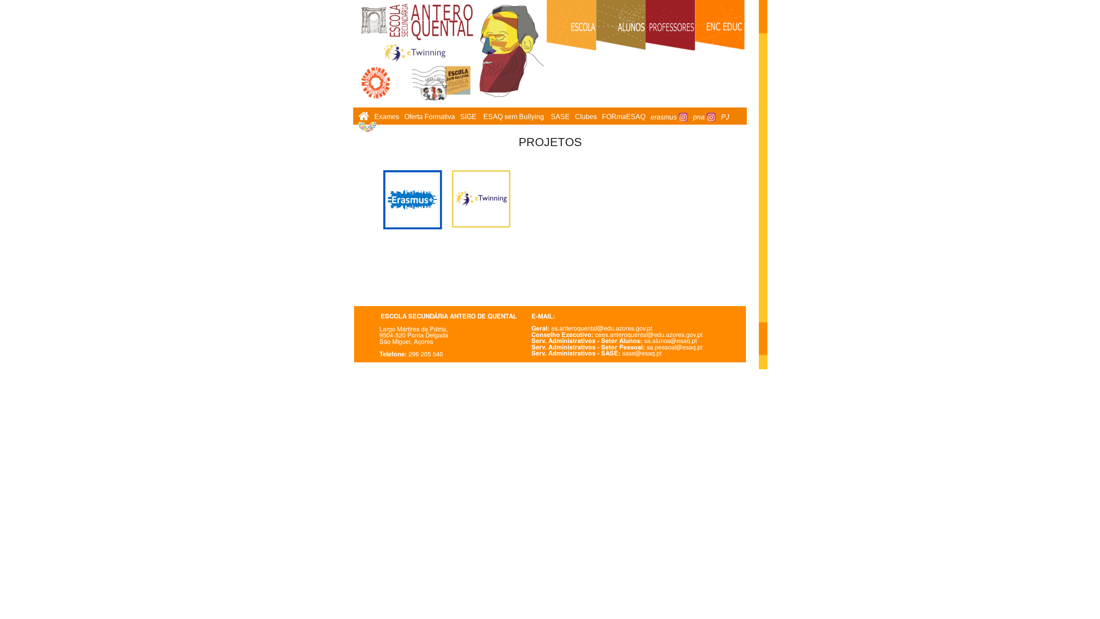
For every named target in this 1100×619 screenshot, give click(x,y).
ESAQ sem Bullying (513, 117)
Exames (386, 117)
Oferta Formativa (429, 117)
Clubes (586, 117)
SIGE (468, 117)
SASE (560, 117)
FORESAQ (623, 117)
